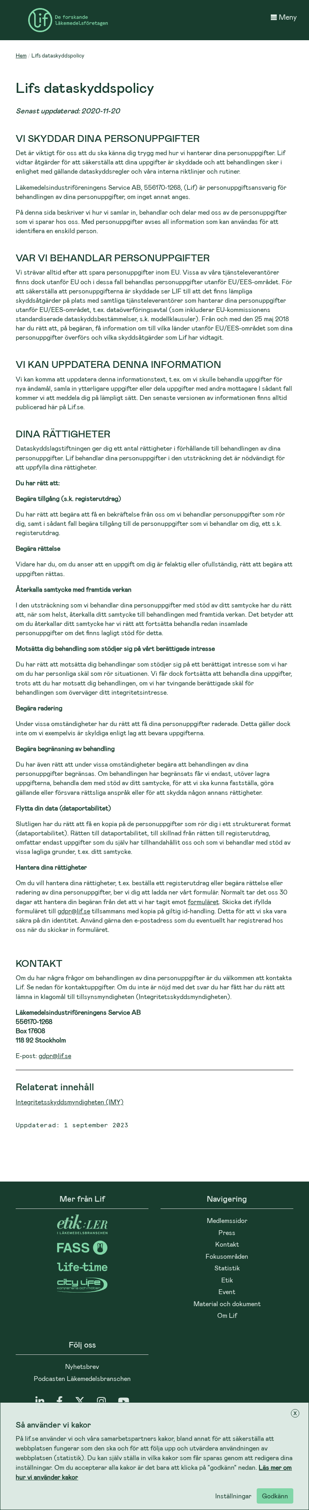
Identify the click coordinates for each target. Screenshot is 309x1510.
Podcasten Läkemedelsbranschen (82, 1378)
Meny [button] (288, 16)
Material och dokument (227, 1303)
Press (226, 1232)
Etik (227, 1280)
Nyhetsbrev (82, 1366)
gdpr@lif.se (74, 911)
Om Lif (227, 1315)
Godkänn (275, 1496)
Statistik (227, 1268)
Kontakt (227, 1244)
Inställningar (233, 1496)
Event (226, 1291)
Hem (21, 55)
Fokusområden (227, 1256)
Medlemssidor (227, 1220)
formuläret (203, 901)
